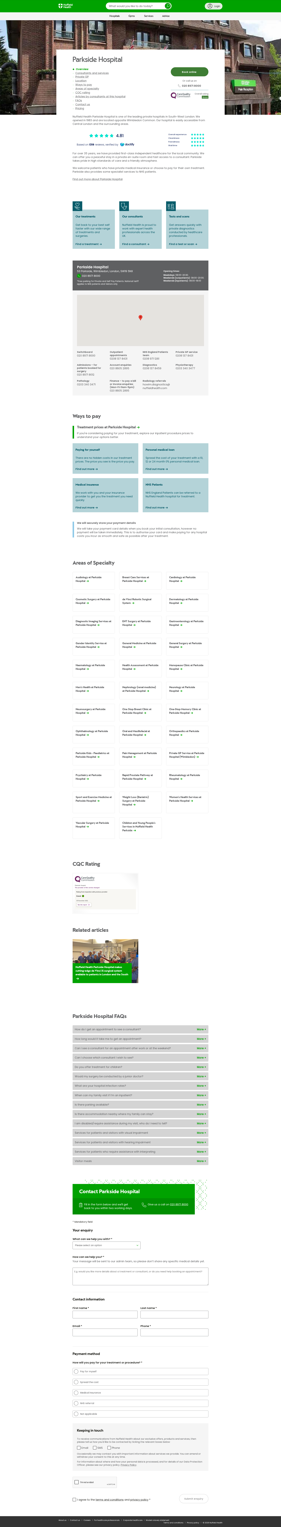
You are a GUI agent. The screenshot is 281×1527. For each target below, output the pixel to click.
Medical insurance (90, 1392)
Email (84, 1448)
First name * (81, 1308)
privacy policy (139, 1500)
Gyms (131, 16)
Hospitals (114, 16)
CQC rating (82, 92)
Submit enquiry (193, 1498)
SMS (100, 1448)
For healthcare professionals (107, 1520)
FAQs (78, 100)
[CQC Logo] (85, 881)
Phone (116, 1448)
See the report (82, 905)
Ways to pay (83, 84)
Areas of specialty (87, 88)
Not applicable (88, 1414)
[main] (140, 768)
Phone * (145, 1326)
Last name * (148, 1308)
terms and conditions (110, 1500)
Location (80, 80)
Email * (77, 1326)
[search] (139, 5)
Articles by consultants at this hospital (100, 96)
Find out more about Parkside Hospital (97, 179)
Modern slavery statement (157, 1520)
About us (62, 1520)
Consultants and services (92, 73)
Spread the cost (89, 1382)
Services (148, 16)
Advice (166, 16)
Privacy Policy (128, 1465)
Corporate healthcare (132, 1520)
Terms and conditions (173, 1522)
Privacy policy (193, 1522)
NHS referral (87, 1403)
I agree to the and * (113, 1500)
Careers (87, 1520)
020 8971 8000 (179, 1204)
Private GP (82, 77)
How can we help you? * (88, 1257)
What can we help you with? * (92, 1239)
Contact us (82, 104)
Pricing (79, 108)
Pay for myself (88, 1371)
